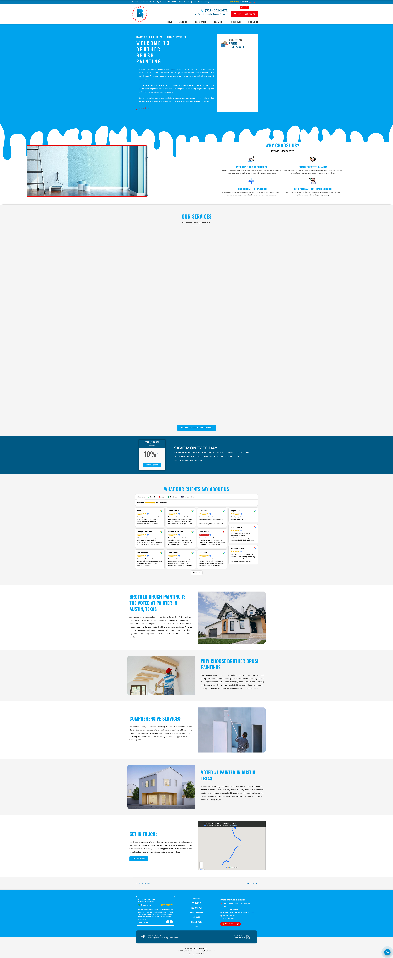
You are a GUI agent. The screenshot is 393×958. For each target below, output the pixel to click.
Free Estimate (196, 922)
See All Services (196, 912)
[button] (242, 2)
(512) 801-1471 (240, 938)
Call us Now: (239, 935)
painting (173, 69)
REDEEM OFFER (152, 465)
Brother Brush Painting (196, 949)
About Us (183, 21)
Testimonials (235, 21)
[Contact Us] (387, 952)
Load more (196, 572)
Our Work (218, 21)
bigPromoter (209, 951)
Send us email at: (155, 935)
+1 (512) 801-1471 (230, 909)
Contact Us (253, 21)
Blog (196, 926)
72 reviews (150, 902)
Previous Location (142, 883)
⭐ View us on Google (230, 924)
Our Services (200, 21)
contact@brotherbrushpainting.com (238, 912)
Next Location (253, 883)
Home (169, 21)
